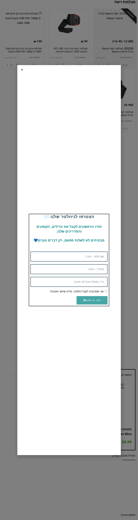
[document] (69, 260)
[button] (22, 69)
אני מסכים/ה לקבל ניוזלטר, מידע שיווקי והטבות (77, 291)
